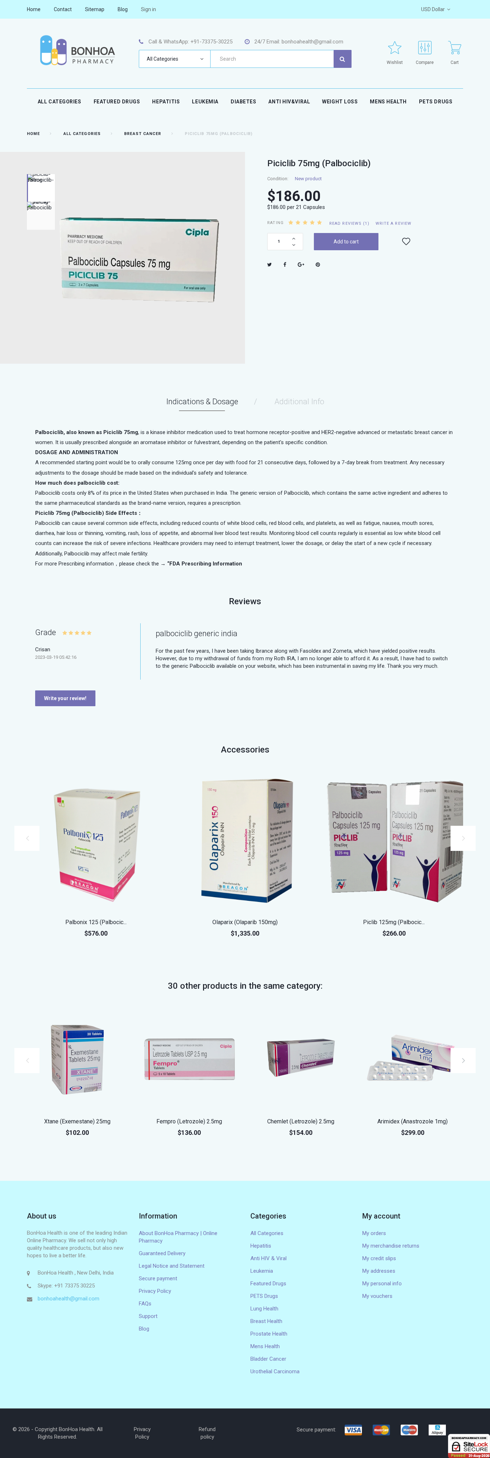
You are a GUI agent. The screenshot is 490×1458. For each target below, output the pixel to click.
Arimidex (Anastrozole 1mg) (412, 1121)
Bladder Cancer (268, 1359)
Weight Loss (340, 101)
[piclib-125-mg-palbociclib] (394, 840)
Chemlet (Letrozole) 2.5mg (300, 1121)
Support (148, 1316)
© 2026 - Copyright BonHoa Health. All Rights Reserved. (58, 1433)
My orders (374, 1233)
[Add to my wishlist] (406, 241)
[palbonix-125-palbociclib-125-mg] (96, 840)
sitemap (94, 9)
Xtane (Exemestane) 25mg (77, 1121)
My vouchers (377, 1296)
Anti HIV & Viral (268, 1258)
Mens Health (265, 1346)
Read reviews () (349, 223)
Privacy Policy (155, 1291)
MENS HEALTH (388, 101)
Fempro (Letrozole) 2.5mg (189, 1121)
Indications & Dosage (202, 401)
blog (123, 9)
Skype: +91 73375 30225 (66, 1285)
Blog (144, 1329)
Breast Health (266, 1321)
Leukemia (205, 101)
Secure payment (158, 1278)
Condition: (277, 178)
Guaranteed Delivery (162, 1253)
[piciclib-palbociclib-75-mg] (41, 188)
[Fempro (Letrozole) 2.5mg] (189, 1057)
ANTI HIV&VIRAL (289, 101)
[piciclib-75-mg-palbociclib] (41, 216)
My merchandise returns (390, 1246)
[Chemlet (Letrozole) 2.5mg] (301, 1057)
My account (381, 1216)
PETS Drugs (436, 101)
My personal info (382, 1283)
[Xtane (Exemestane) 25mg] (77, 1057)
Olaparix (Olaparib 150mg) (245, 922)
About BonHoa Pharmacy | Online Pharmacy (178, 1237)
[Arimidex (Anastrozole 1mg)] (412, 1057)
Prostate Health (268, 1334)
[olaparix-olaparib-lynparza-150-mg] (245, 840)
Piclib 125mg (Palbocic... (394, 922)
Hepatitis (166, 101)
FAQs (145, 1303)
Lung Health (264, 1308)
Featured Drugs (117, 101)
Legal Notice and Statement (171, 1266)
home (34, 9)
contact (63, 9)
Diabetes (243, 101)
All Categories (59, 101)
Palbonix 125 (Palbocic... (96, 922)
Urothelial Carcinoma (275, 1371)
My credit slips (379, 1258)
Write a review (393, 223)
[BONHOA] (77, 50)
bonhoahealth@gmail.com (68, 1298)
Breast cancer (142, 133)
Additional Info (299, 401)
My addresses (378, 1271)
